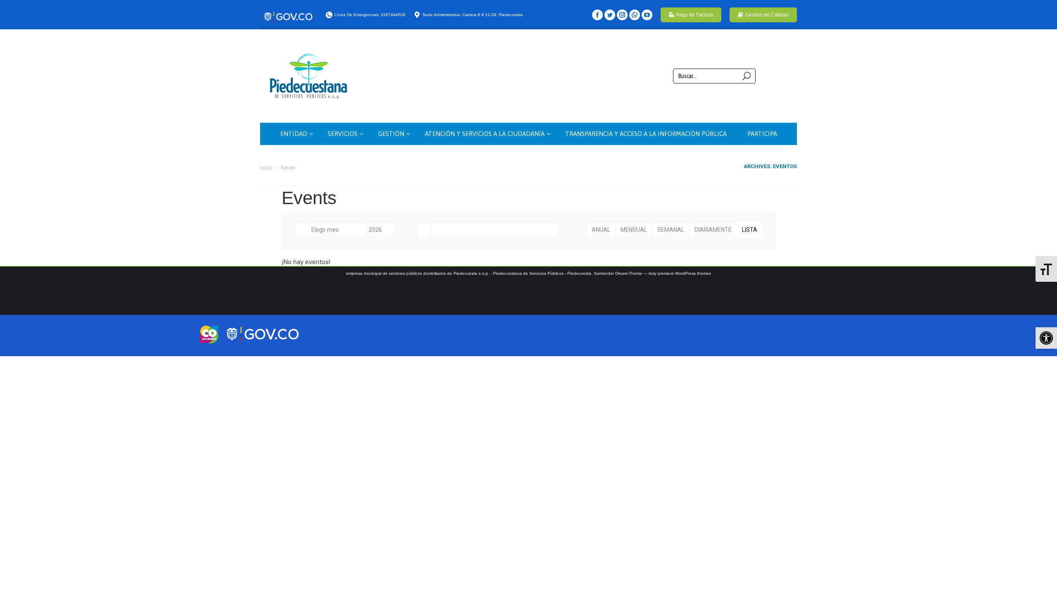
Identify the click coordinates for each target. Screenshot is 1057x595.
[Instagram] (622, 15)
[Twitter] (609, 15)
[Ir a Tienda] (1044, 582)
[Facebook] (597, 15)
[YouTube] (647, 15)
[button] (1046, 338)
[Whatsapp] (634, 15)
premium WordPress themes (684, 273)
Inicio (266, 168)
